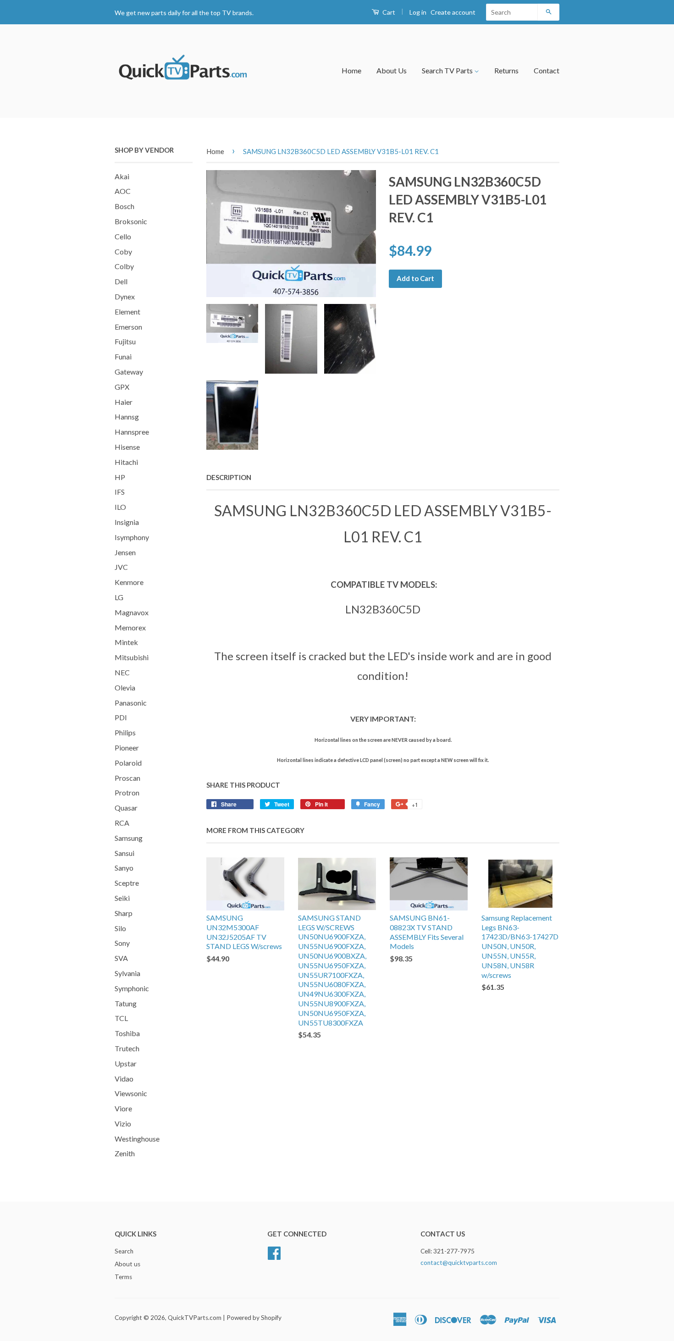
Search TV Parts (448, 70)
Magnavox (132, 612)
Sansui (124, 853)
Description (228, 477)
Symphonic (132, 988)
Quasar (126, 807)
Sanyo (124, 867)
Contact (546, 70)
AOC (123, 191)
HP (120, 477)
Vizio (123, 1123)
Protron (127, 792)
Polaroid (128, 762)
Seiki (122, 898)
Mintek (126, 642)
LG (119, 597)
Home (351, 70)
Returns (506, 70)
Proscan (127, 777)
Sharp (124, 913)
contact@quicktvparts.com (458, 1262)
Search (124, 1251)
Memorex (130, 627)
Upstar (126, 1063)
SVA (121, 958)
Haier (124, 401)
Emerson (128, 326)
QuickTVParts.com (194, 1317)
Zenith (125, 1153)
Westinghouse (137, 1138)
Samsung (129, 837)
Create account (453, 12)
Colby (124, 266)
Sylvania (127, 973)
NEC (122, 672)
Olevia (125, 687)
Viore (123, 1108)
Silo (120, 928)
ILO (120, 506)
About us (127, 1264)
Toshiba (127, 1033)
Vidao (124, 1078)
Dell (121, 281)
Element (127, 311)
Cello (123, 236)
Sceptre (127, 882)
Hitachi (126, 462)
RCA (122, 822)
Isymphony (132, 537)
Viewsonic (131, 1093)
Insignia (127, 522)
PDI (121, 717)
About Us (391, 70)
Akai (122, 176)
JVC (121, 567)
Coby (123, 251)
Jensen (125, 552)
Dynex (125, 296)
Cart (388, 12)
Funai (123, 356)
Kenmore (129, 582)
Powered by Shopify (254, 1317)
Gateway (129, 371)
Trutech (127, 1048)
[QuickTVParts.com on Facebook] (274, 1252)
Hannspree (132, 431)
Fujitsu (125, 341)
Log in (417, 12)
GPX (122, 386)
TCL (121, 1018)
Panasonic (131, 702)
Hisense (127, 446)
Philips (125, 732)
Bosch (124, 206)
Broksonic (131, 221)
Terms (123, 1276)
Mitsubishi (132, 657)
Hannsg (127, 416)
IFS (120, 491)
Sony (122, 942)
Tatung (126, 1003)
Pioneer (127, 747)
